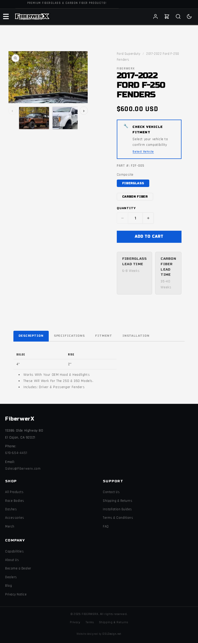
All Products (14, 492)
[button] (6, 16)
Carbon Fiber (135, 196)
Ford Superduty (128, 54)
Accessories (14, 518)
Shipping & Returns (117, 501)
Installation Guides (117, 509)
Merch (9, 526)
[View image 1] (34, 118)
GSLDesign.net (111, 634)
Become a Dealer (18, 568)
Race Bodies (14, 501)
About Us (12, 560)
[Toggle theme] (189, 16)
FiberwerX (19, 419)
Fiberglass (133, 183)
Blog (8, 586)
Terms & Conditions (118, 518)
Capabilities (14, 551)
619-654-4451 (16, 453)
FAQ (106, 526)
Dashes (11, 509)
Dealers (11, 577)
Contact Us (111, 492)
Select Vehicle (143, 152)
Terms (90, 622)
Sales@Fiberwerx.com (22, 468)
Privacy (75, 622)
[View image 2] (67, 118)
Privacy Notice (16, 594)
